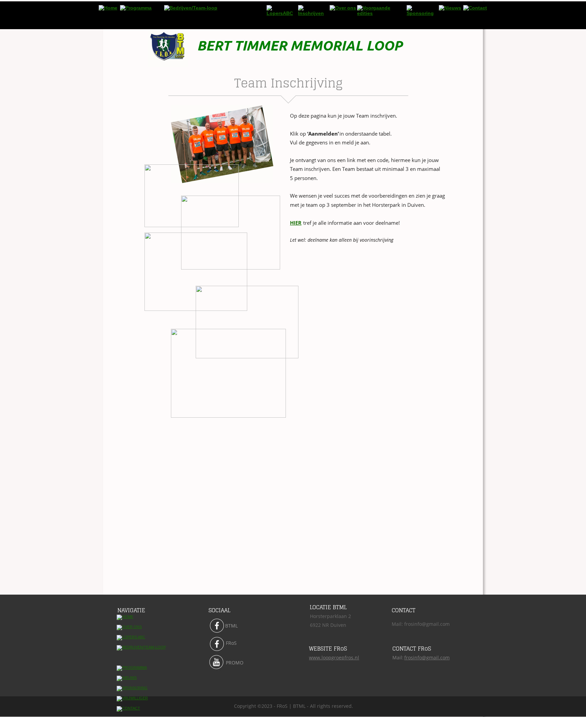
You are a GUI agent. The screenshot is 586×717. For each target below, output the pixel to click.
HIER (295, 222)
